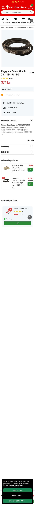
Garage (29, 22)
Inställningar (17, 495)
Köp (30, 170)
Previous (3, 47)
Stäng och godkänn (17, 501)
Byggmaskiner (16, 22)
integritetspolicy (17, 486)
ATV (3, 22)
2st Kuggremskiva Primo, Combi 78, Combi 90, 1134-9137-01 (18, 169)
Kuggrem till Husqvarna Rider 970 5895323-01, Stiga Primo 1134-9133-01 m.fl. (18, 182)
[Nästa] (31, 20)
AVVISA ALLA (17, 490)
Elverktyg (23, 22)
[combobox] (17, 12)
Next (31, 47)
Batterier (7, 22)
